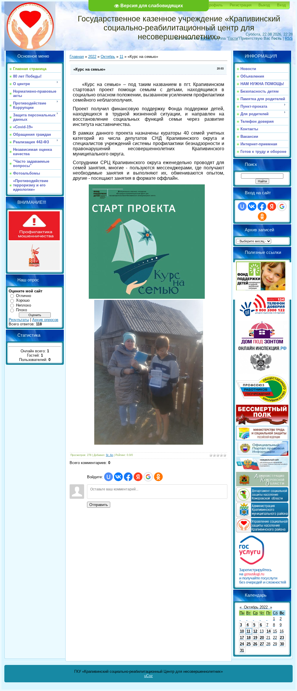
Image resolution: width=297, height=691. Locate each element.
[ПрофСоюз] (262, 402)
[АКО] (262, 485)
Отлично (23, 296)
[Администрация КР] (262, 516)
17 (242, 637)
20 (262, 637)
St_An (109, 455)
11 (121, 56)
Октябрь (108, 56)
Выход (264, 5)
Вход (281, 5)
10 (242, 631)
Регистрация (240, 5)
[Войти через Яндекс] (138, 476)
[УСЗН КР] (262, 531)
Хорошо (23, 300)
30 (282, 644)
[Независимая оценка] (262, 470)
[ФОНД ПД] (260, 289)
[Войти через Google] (148, 476)
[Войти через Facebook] (128, 476)
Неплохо (23, 305)
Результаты (19, 320)
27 (262, 644)
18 (249, 637)
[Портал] (262, 454)
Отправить (98, 505)
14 (269, 631)
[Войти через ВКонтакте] (118, 476)
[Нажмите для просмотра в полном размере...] (147, 297)
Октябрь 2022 (256, 607)
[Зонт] (262, 343)
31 (242, 650)
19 (255, 637)
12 (255, 631)
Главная (77, 56)
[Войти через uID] (108, 476)
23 (282, 637)
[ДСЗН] (262, 500)
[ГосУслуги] (262, 584)
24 (242, 644)
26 (255, 644)
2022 (92, 56)
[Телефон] (262, 319)
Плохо (21, 310)
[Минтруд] (262, 439)
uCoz (148, 676)
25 (249, 644)
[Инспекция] (262, 373)
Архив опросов (45, 320)
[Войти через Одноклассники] (158, 476)
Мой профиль (211, 5)
